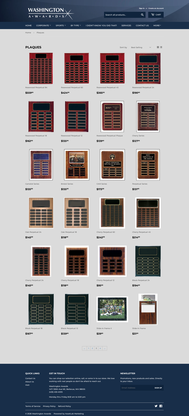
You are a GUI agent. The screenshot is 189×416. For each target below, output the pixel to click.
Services (126, 25)
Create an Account (156, 8)
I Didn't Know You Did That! (101, 25)
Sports (60, 25)
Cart (158, 14)
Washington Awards (41, 414)
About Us (29, 382)
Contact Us (142, 25)
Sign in (142, 8)
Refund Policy (64, 406)
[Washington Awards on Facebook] (160, 406)
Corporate (42, 25)
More (156, 25)
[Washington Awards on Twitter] (156, 406)
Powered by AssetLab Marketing (69, 414)
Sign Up (158, 388)
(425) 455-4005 (56, 392)
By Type (75, 25)
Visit (27, 385)
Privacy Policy (49, 406)
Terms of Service (32, 406)
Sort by (123, 47)
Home (28, 25)
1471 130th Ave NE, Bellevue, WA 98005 (67, 389)
